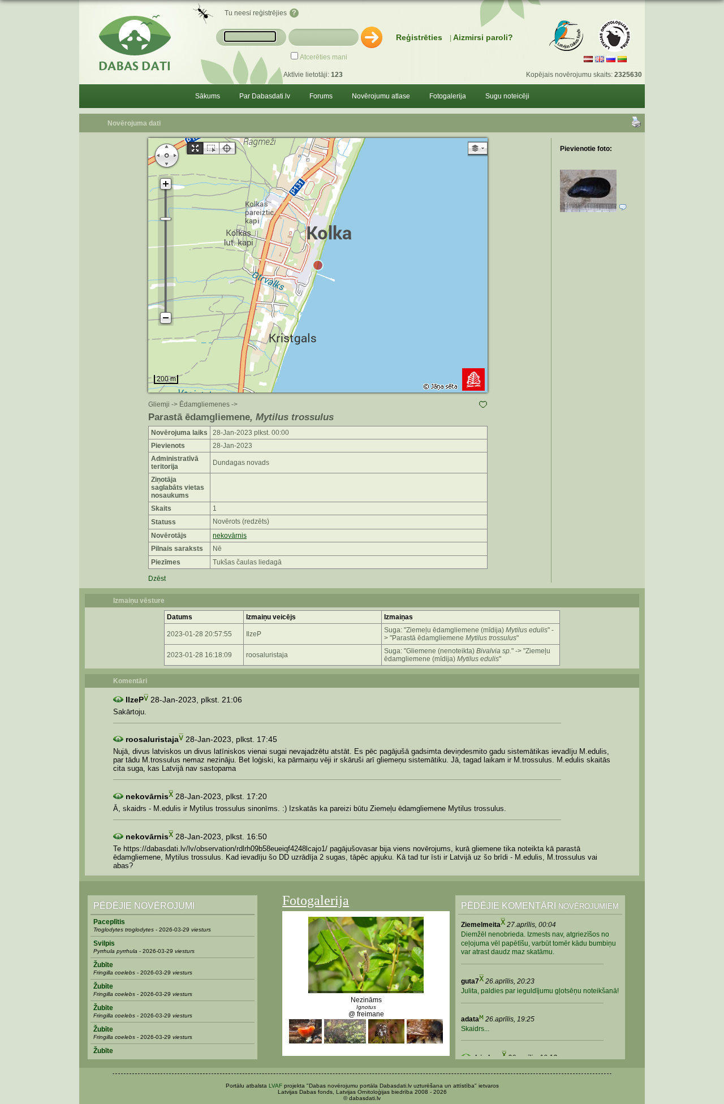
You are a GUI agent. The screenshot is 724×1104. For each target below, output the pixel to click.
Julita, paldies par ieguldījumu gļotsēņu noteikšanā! (540, 991)
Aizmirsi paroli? (483, 37)
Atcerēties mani (323, 57)
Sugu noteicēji (507, 96)
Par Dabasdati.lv (264, 96)
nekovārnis (230, 536)
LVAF (275, 1086)
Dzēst (157, 579)
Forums (321, 96)
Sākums (207, 96)
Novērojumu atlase (381, 96)
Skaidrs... (475, 1029)
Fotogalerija (447, 96)
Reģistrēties (419, 37)
